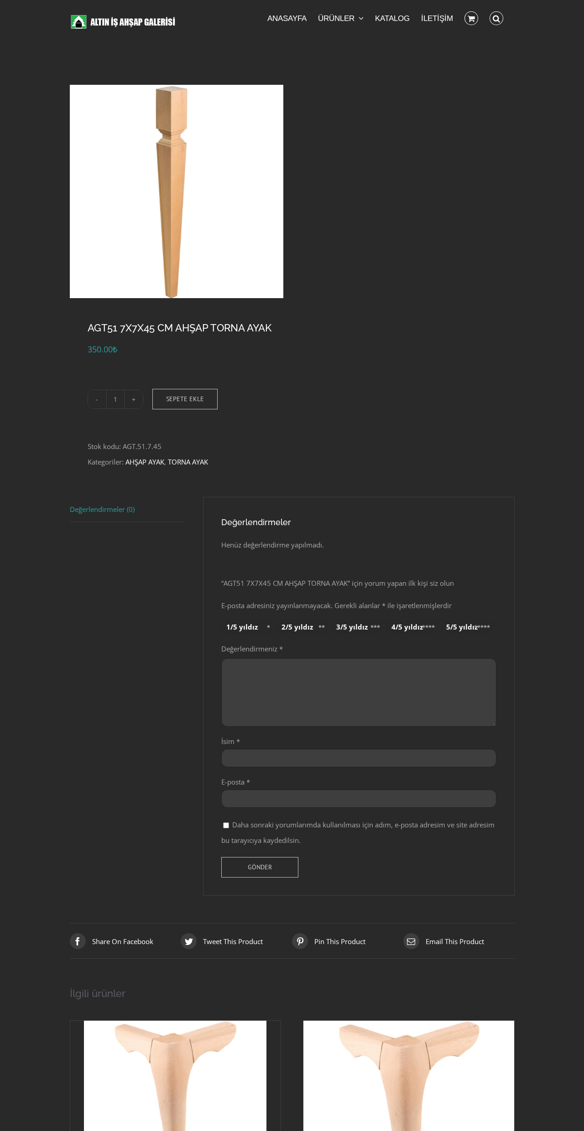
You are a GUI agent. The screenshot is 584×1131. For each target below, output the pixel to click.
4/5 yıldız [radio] (407, 626)
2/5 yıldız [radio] (297, 626)
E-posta (235, 781)
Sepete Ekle (185, 399)
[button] (496, 18)
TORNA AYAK (188, 461)
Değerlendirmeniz (252, 648)
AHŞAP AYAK (144, 461)
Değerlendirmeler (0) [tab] (102, 509)
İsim (230, 741)
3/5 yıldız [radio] (352, 626)
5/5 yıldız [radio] (462, 626)
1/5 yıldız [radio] (242, 626)
